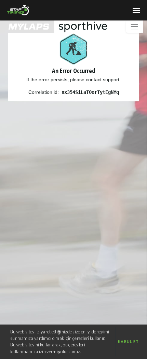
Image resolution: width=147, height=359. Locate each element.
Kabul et (128, 341)
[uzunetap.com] (78, 10)
